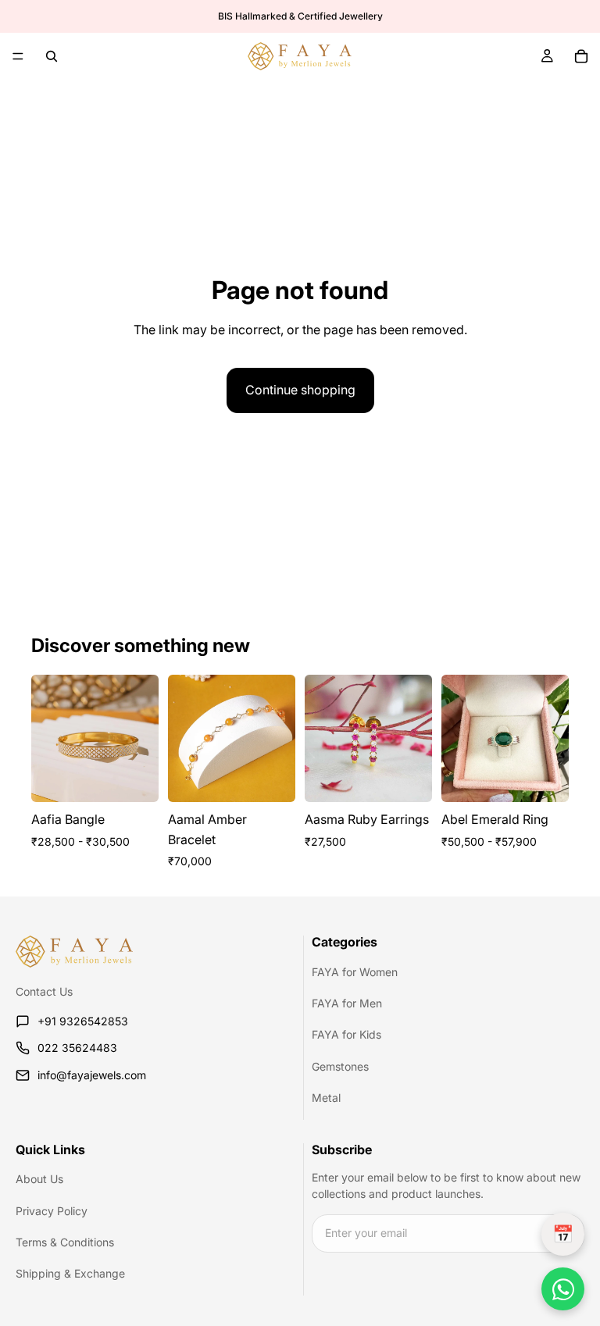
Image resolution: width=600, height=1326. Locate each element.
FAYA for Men (347, 1003)
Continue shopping (300, 389)
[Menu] (18, 56)
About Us (39, 1178)
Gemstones (340, 1066)
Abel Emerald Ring (494, 819)
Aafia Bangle (68, 819)
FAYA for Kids (346, 1035)
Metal (326, 1097)
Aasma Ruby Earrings (367, 819)
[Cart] (581, 56)
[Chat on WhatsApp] (562, 1288)
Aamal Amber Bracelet (207, 829)
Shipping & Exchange (70, 1273)
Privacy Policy (52, 1210)
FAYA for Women (355, 971)
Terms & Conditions (65, 1242)
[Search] (51, 56)
